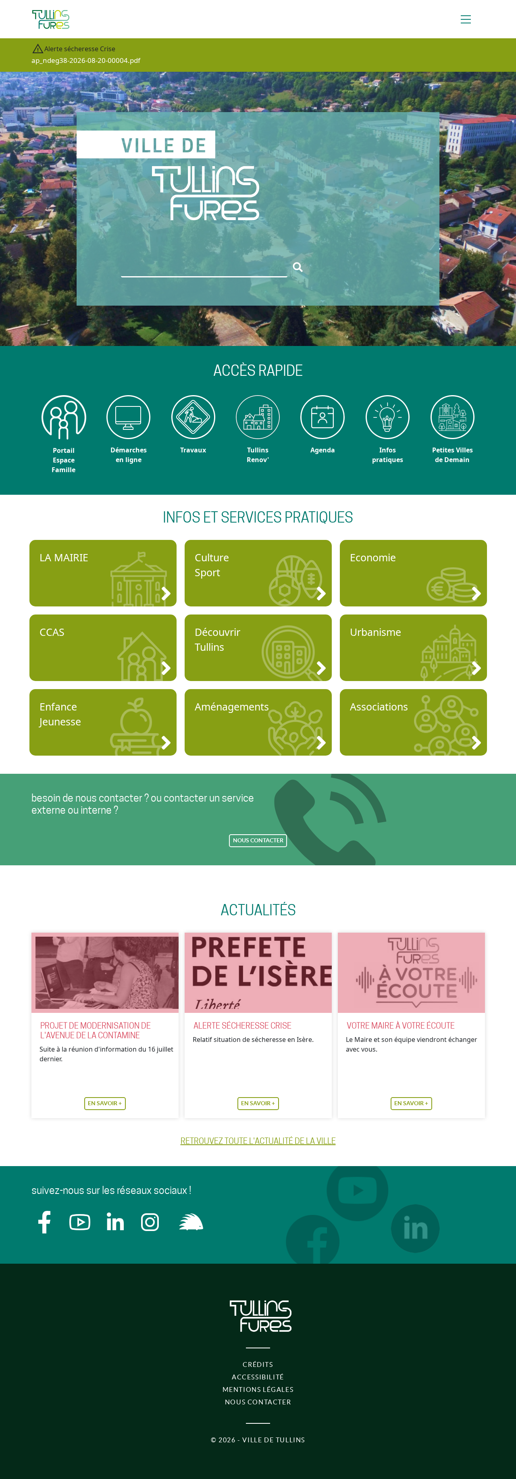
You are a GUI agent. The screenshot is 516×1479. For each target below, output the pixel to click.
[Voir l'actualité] (105, 973)
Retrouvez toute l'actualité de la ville (258, 1141)
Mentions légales (258, 1389)
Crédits (258, 1364)
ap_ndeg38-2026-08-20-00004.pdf (85, 60)
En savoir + (105, 1103)
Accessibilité (258, 1377)
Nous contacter (258, 840)
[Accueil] (50, 19)
